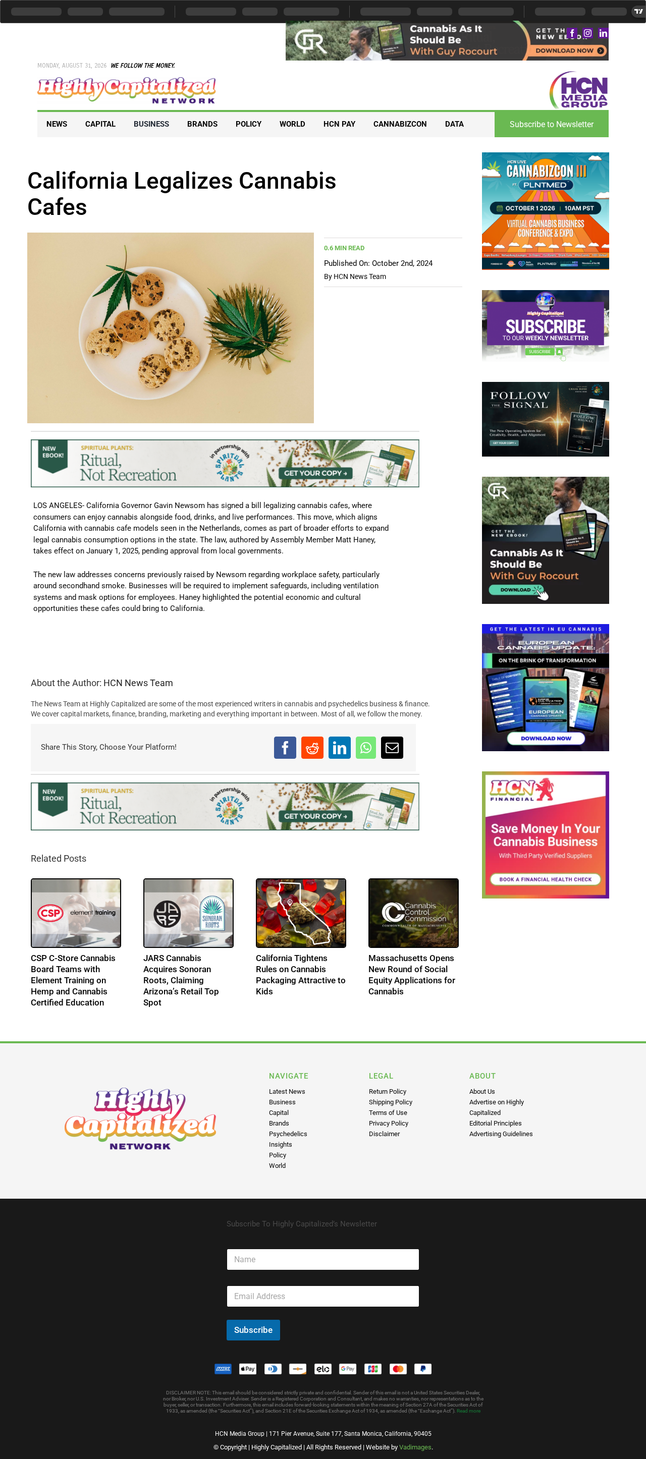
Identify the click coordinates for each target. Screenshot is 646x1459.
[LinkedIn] (339, 747)
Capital (279, 1112)
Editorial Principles (495, 1123)
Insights (280, 1144)
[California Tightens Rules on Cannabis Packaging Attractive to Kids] (301, 913)
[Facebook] (285, 747)
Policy (277, 1155)
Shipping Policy (390, 1102)
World (277, 1165)
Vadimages (415, 1447)
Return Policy (387, 1091)
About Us (482, 1091)
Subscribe (253, 1330)
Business (282, 1102)
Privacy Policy (388, 1123)
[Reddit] (312, 747)
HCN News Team (360, 276)
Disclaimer (384, 1134)
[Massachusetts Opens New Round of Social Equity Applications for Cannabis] (413, 913)
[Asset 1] (127, 80)
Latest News (287, 1091)
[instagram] (587, 33)
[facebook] (572, 33)
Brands (279, 1123)
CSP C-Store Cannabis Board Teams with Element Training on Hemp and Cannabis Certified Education (73, 980)
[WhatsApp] (366, 747)
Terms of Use (388, 1112)
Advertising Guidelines (501, 1134)
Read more (468, 1411)
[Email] (392, 747)
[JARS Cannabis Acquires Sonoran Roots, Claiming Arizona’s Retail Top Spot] (188, 913)
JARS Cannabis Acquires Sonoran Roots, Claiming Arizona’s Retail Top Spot (181, 980)
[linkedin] (603, 33)
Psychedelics (288, 1134)
